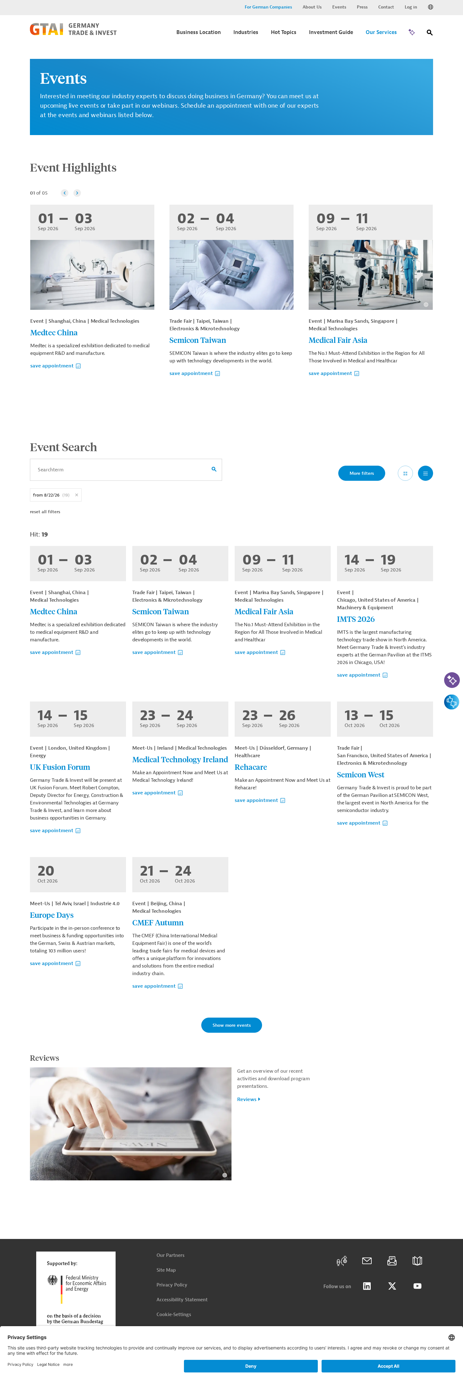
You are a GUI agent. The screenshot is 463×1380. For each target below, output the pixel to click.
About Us (312, 7)
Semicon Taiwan (197, 339)
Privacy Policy (172, 1285)
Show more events (232, 1025)
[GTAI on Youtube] (417, 1286)
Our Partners (171, 1255)
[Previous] (64, 193)
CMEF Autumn (158, 922)
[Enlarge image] (131, 1124)
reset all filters (45, 511)
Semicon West (361, 774)
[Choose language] (430, 7)
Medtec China (54, 332)
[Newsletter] (392, 1261)
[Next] (77, 193)
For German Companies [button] (268, 7)
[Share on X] (392, 1286)
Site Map (166, 1270)
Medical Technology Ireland (180, 759)
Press (362, 7)
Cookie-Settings (174, 1315)
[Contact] (366, 1261)
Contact (386, 7)
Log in (411, 7)
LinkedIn (366, 1286)
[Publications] (417, 1261)
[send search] (214, 470)
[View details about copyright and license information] (147, 304)
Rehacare (251, 766)
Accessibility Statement (182, 1300)
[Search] (430, 34)
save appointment (52, 366)
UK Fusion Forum (60, 766)
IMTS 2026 (356, 618)
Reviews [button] (246, 1099)
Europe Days (52, 914)
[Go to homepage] (73, 34)
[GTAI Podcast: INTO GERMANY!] (341, 1261)
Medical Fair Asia (338, 339)
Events (339, 7)
